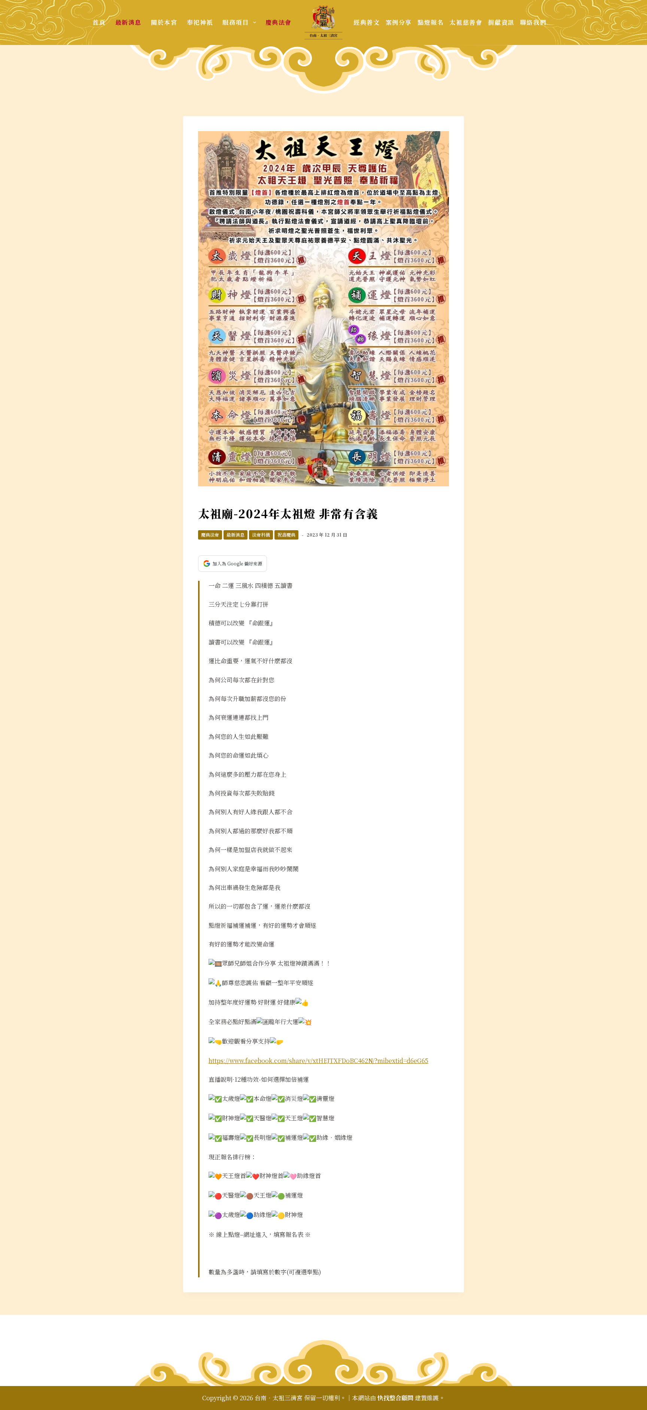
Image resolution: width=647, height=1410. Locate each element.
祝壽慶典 (286, 534)
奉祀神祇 (200, 22)
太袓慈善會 (465, 22)
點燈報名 (430, 22)
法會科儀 (261, 534)
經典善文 (366, 22)
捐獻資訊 (501, 22)
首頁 (99, 22)
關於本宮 (164, 22)
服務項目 (235, 22)
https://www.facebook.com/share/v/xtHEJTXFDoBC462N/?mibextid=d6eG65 (318, 1060)
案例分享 (399, 22)
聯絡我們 (533, 22)
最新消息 (128, 22)
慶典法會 (278, 22)
